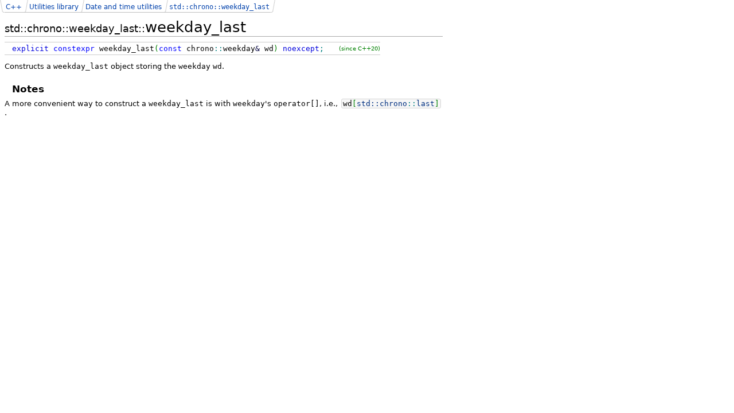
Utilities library (54, 7)
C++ (14, 7)
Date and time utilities (123, 7)
